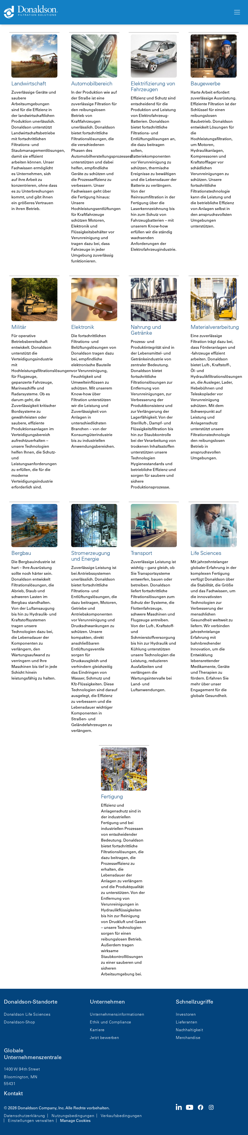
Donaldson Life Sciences (27, 1014)
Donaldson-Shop (19, 1022)
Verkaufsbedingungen (121, 1116)
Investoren (186, 1014)
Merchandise (188, 1037)
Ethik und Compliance (110, 1022)
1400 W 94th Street (22, 1069)
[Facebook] (202, 1113)
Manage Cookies (75, 1120)
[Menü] (236, 12)
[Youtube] (191, 1113)
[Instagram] (213, 1113)
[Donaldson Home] (116, 12)
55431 (10, 1083)
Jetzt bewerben (104, 1037)
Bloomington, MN (20, 1076)
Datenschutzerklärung (24, 1116)
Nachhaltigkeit (189, 1030)
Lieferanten (186, 1022)
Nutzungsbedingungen (73, 1116)
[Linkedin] (181, 1113)
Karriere (97, 1030)
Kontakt (13, 1093)
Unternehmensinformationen (117, 1014)
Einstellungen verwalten (31, 1120)
